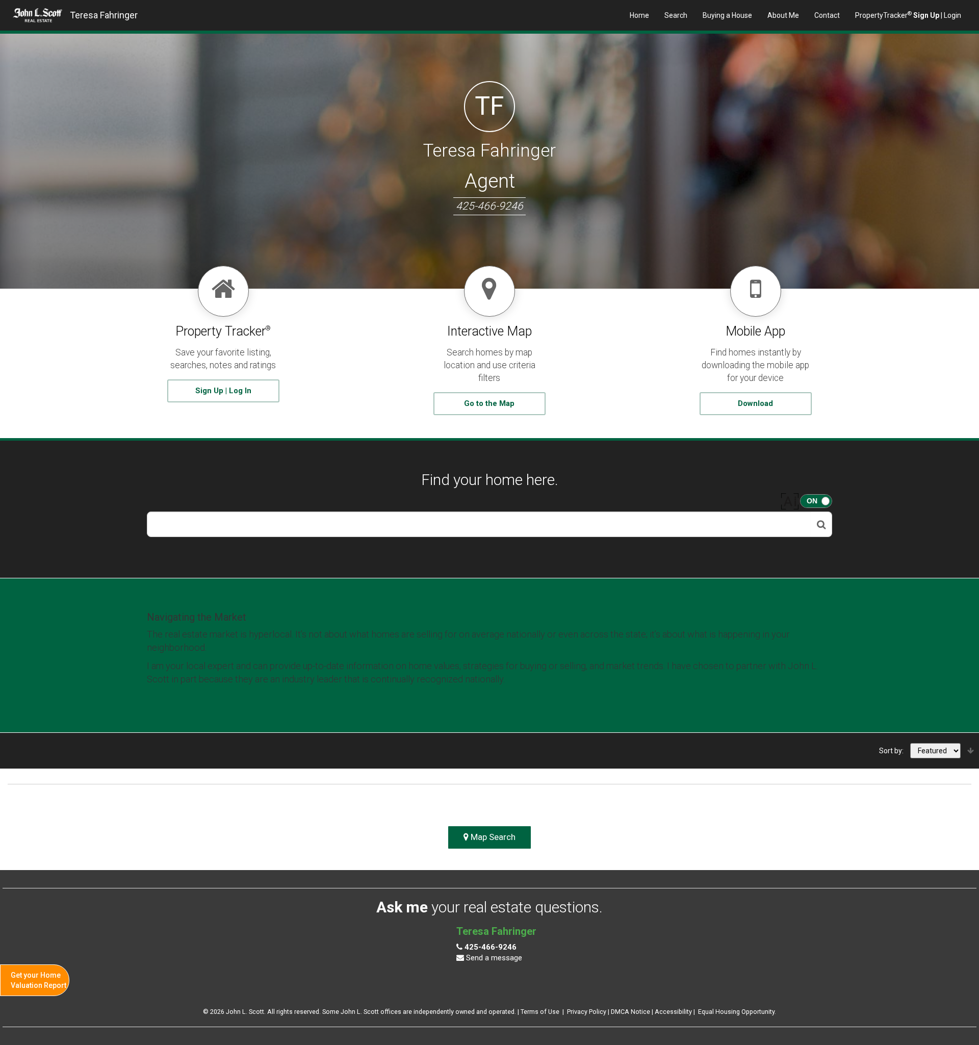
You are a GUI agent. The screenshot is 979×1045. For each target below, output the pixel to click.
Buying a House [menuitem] (727, 15)
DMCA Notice (630, 1011)
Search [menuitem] (675, 15)
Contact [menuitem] (827, 15)
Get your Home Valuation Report (38, 980)
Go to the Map (489, 403)
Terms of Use (540, 1011)
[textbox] (479, 524)
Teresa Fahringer (104, 15)
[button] (821, 524)
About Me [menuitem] (783, 15)
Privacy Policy (586, 1011)
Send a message (493, 957)
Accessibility (673, 1011)
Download (755, 403)
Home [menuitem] (639, 15)
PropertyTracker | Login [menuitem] (908, 14)
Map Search (492, 837)
